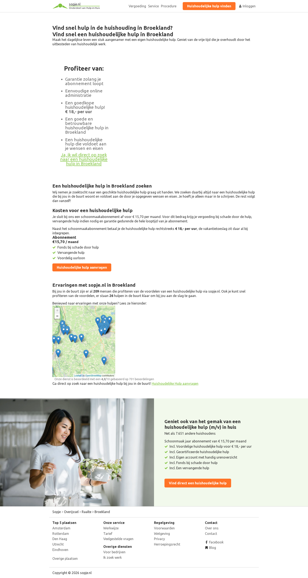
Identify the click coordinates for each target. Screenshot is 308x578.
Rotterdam (60, 533)
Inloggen (249, 6)
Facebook (216, 542)
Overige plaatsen (65, 558)
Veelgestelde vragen (118, 539)
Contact (211, 533)
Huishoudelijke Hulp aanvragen (175, 383)
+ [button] (57, 310)
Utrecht (58, 544)
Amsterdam (61, 528)
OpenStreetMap (93, 375)
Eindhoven (60, 550)
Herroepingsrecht (167, 544)
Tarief (107, 533)
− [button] (57, 316)
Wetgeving (162, 533)
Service (153, 6)
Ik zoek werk (112, 557)
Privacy (159, 539)
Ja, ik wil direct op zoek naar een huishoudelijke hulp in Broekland (83, 159)
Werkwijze (111, 528)
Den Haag (59, 539)
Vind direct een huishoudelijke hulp (198, 483)
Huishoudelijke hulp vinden (209, 6)
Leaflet (77, 375)
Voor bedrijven (114, 552)
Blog (212, 547)
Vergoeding (137, 6)
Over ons (212, 528)
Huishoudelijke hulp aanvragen (82, 267)
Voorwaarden (164, 528)
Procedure (168, 6)
